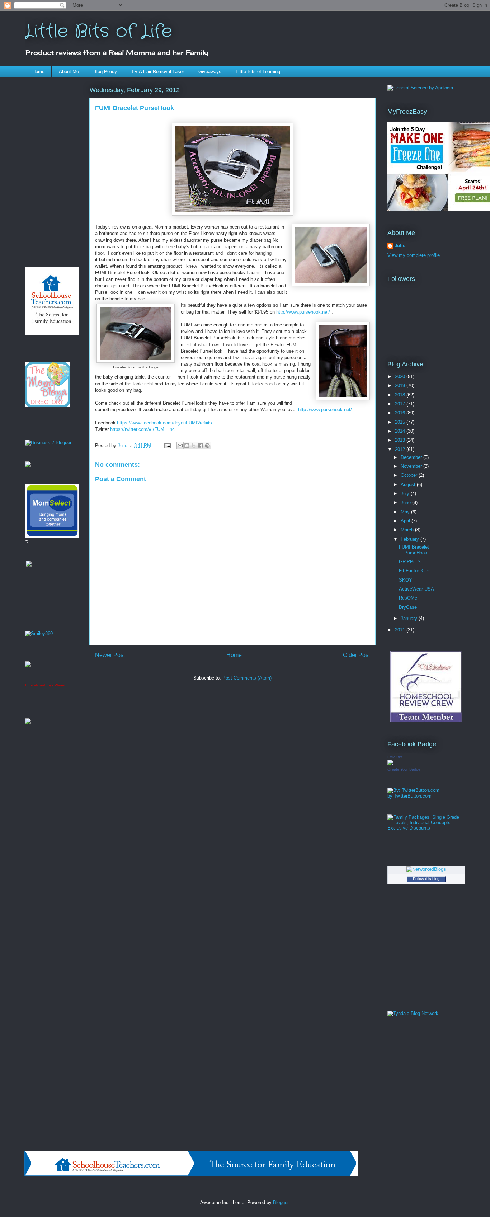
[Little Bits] (390, 763)
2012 (400, 449)
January (410, 618)
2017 (400, 404)
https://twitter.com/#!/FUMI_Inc (142, 429)
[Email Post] (167, 445)
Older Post (356, 655)
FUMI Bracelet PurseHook (414, 549)
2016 (400, 412)
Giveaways (209, 71)
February (410, 539)
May (406, 511)
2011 (400, 630)
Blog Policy (105, 71)
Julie (400, 245)
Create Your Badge (403, 769)
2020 (400, 376)
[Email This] (180, 445)
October (410, 475)
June (406, 502)
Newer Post (110, 655)
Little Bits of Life (98, 31)
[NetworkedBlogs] (426, 869)
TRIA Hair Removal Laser (157, 71)
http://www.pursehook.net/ (303, 312)
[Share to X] (193, 445)
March (408, 529)
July (406, 493)
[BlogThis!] (186, 445)
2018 (400, 395)
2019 (400, 385)
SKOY (405, 580)
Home (38, 71)
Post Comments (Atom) (247, 678)
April (406, 520)
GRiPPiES (410, 561)
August (409, 484)
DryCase (408, 607)
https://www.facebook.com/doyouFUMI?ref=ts (164, 423)
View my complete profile (413, 255)
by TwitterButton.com (409, 796)
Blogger (280, 1202)
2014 (400, 431)
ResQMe (408, 598)
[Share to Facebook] (200, 445)
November (412, 466)
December (412, 457)
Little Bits (395, 757)
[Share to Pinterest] (207, 445)
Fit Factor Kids (414, 570)
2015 (400, 422)
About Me (69, 71)
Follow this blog (426, 879)
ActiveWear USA (416, 589)
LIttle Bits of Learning (258, 71)
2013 (400, 440)
